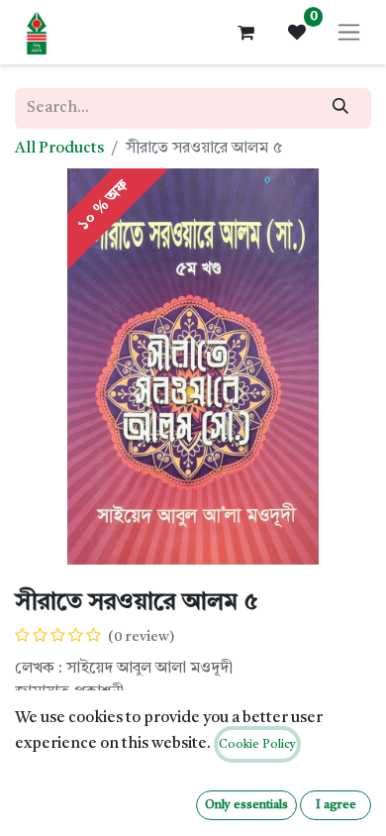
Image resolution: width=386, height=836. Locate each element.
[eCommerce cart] (245, 32)
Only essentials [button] (246, 805)
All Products (59, 149)
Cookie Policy (257, 745)
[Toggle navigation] (349, 32)
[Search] (341, 108)
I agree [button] (336, 805)
